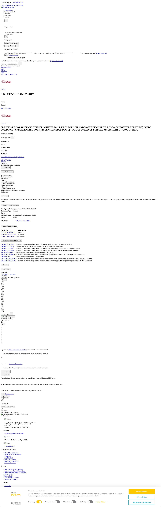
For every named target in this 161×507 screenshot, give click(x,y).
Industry (5, 265)
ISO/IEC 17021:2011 (7, 248)
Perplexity (13, 274)
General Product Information (11, 205)
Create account (9, 394)
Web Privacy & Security (11, 477)
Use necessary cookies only (142, 502)
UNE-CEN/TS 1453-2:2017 (9, 236)
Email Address (26, 53)
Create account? (14, 55)
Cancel (7, 43)
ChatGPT (5, 274)
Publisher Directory (10, 463)
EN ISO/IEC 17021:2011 (8, 258)
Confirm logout (14, 43)
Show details (101, 502)
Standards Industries (10, 459)
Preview (3, 89)
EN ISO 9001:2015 (7, 252)
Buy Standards (8, 10)
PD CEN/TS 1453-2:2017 (8, 234)
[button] (4, 279)
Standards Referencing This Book (12, 240)
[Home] (7, 7)
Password (72, 53)
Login (6, 55)
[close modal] (6, 36)
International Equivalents (10, 226)
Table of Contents (8, 172)
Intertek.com (19, 5)
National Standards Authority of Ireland (12, 157)
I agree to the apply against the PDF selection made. (25, 350)
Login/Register (11, 46)
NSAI (2, 72)
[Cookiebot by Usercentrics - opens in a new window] (16, 503)
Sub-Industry (6, 269)
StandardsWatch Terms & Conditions (15, 472)
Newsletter (7, 486)
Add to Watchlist (6, 108)
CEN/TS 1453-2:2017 (7, 232)
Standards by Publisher (11, 461)
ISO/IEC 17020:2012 (7, 250)
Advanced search (6, 67)
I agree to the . (12, 364)
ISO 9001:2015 (5, 256)
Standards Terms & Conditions (13, 469)
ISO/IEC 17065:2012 (7, 244)
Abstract (5, 196)
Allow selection (142, 497)
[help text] (12, 137)
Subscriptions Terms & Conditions (14, 471)
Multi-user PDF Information (12, 454)
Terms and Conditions (10, 479)
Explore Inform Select (56, 61)
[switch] (57, 501)
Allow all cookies (141, 491)
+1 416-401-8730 (17, 2)
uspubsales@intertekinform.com (13, 433)
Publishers (4, 71)
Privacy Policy (8, 476)
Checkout (6, 374)
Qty (2, 322)
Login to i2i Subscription (8, 5)
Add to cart (7, 167)
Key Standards (8, 458)
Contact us (7, 456)
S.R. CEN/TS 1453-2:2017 (9, 74)
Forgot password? (101, 53)
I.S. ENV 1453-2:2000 (23, 220)
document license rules (15, 364)
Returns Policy (8, 474)
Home (2, 69)
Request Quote (5, 396)
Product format (5, 314)
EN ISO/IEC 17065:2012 (8, 254)
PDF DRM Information (11, 453)
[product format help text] (11, 314)
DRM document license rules (17, 350)
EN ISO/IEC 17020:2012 (8, 260)
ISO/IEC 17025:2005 (7, 246)
